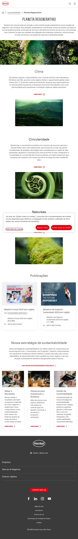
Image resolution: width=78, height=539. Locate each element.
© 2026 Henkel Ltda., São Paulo (39, 529)
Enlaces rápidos (9, 476)
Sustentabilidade (14, 12)
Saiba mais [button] (38, 94)
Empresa (6, 462)
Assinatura (39, 510)
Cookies (39, 522)
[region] (39, 222)
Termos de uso (39, 514)
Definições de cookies (14, 229)
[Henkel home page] (3, 13)
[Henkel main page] (5, 4)
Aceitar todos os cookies (61, 227)
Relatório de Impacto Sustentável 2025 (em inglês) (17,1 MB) (57, 319)
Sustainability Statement (17, 313)
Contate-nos (37, 490)
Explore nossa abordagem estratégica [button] (38, 365)
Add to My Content (15, 324)
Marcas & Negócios (11, 469)
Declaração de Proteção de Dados (39, 518)
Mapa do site (39, 506)
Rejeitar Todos (42, 227)
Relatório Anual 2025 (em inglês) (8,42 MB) (20, 319)
